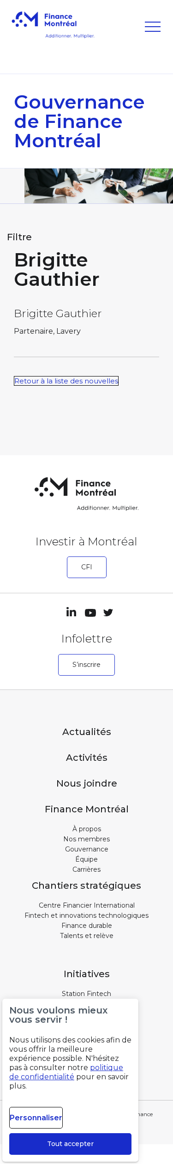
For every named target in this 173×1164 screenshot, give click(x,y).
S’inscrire (86, 664)
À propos (86, 829)
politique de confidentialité (66, 1072)
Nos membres (86, 839)
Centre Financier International (87, 905)
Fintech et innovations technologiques (86, 915)
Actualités (86, 731)
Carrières (86, 869)
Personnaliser (36, 1117)
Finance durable (86, 925)
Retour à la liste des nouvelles (66, 380)
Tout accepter (70, 1144)
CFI (86, 567)
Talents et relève (86, 936)
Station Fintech (86, 994)
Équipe (86, 859)
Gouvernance (86, 849)
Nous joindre (86, 783)
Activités (86, 757)
